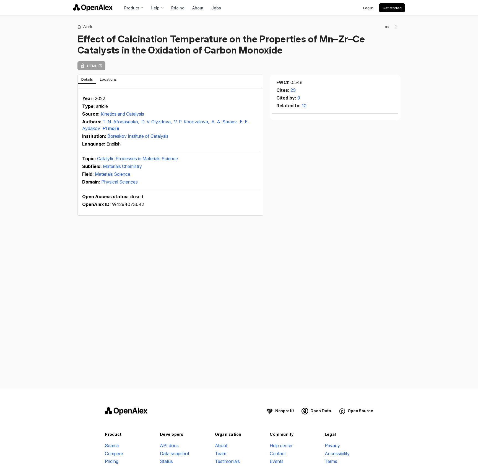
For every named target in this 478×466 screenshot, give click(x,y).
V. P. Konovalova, (192, 121)
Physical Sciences (119, 182)
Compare (114, 453)
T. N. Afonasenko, (121, 121)
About (198, 8)
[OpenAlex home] (93, 7)
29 (293, 90)
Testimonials (227, 461)
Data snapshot (174, 453)
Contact (278, 453)
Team (220, 453)
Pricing (178, 8)
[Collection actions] (396, 26)
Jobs (216, 8)
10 (304, 105)
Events (277, 461)
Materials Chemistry (122, 166)
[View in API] (387, 26)
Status (166, 461)
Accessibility (337, 453)
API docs (169, 445)
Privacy (332, 445)
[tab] (87, 79)
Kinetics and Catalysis (122, 114)
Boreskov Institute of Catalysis (137, 136)
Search (112, 445)
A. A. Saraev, (225, 121)
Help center (281, 445)
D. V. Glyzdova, (157, 121)
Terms (331, 461)
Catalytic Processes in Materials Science (137, 158)
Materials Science (112, 174)
